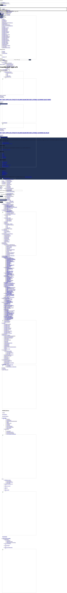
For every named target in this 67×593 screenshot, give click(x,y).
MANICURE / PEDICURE (8, 314)
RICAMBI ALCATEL (5, 27)
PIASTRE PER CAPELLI (8, 316)
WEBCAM (8, 256)
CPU (7, 270)
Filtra (30, 59)
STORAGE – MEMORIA (8, 293)
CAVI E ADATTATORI (7, 257)
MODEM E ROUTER (9, 280)
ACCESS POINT (9, 277)
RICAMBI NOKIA (5, 35)
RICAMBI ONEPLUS (5, 37)
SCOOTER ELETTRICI (8, 301)
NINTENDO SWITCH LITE (10, 213)
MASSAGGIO (6, 315)
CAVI (5, 207)
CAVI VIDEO (8, 266)
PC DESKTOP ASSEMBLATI (9, 284)
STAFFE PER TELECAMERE (9, 362)
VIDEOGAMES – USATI (8, 228)
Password (2, 192)
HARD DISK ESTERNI (10, 295)
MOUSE (7, 251)
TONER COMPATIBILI (10, 292)
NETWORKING (6, 276)
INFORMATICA (4, 23)
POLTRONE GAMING (10, 253)
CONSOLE (4, 19)
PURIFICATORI (6, 241)
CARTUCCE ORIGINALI (10, 288)
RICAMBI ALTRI (5, 28)
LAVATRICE (6, 240)
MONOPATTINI (6, 300)
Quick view (2, 97)
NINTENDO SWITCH (10, 212)
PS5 (7, 216)
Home (1, 11)
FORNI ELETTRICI (7, 308)
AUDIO (3, 18)
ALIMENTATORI (9, 268)
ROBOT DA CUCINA (7, 319)
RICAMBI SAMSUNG (5, 40)
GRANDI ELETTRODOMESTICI (7, 22)
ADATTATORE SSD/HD (10, 258)
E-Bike (3, 412)
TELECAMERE (6, 363)
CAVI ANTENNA (9, 351)
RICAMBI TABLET (5, 42)
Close (1, 16)
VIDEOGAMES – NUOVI (8, 223)
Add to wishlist (3, 95)
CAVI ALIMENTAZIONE (10, 261)
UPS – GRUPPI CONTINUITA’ (9, 297)
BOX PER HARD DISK (10, 294)
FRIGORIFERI (6, 238)
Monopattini (4, 414)
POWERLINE (8, 281)
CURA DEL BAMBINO (8, 306)
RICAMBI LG (4, 33)
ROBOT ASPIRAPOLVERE (8, 318)
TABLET (5, 347)
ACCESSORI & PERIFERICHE (9, 244)
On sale (3, 51)
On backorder (4, 53)
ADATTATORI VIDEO (9, 260)
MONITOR (6, 275)
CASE (7, 269)
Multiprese (4, 171)
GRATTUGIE (6, 311)
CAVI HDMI (8, 353)
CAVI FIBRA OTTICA (9, 352)
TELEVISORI (6, 358)
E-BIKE (5, 299)
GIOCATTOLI (4, 21)
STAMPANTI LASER (9, 291)
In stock (3, 52)
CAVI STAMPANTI (9, 265)
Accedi (1, 196)
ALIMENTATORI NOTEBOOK (11, 245)
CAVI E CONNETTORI (8, 360)
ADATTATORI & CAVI (8, 350)
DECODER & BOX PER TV (8, 354)
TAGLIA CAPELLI (7, 322)
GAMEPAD (8, 248)
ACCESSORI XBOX (7, 217)
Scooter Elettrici (5, 416)
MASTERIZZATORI (9, 272)
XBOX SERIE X (9, 220)
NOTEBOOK (6, 282)
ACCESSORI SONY (7, 214)
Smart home (4, 174)
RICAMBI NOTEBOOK (6, 36)
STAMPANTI (6, 286)
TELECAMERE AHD (9, 364)
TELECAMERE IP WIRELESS (11, 366)
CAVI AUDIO (8, 262)
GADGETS (6, 222)
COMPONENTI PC (7, 267)
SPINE (5, 232)
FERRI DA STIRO (7, 307)
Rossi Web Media (28, 176)
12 (2, 69)
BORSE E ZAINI (9, 246)
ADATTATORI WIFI (9, 278)
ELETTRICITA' (4, 20)
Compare (1, 96)
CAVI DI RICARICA (7, 339)
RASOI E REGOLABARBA (8, 317)
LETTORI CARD (9, 250)
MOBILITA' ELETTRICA (6, 24)
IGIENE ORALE (6, 312)
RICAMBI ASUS (5, 30)
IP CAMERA (8, 365)
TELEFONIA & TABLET (6, 45)
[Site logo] (4, 2)
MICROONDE (6, 237)
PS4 (7, 215)
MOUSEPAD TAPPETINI (10, 252)
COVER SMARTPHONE (8, 342)
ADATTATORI (6, 205)
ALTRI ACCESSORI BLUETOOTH (9, 336)
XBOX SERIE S (8, 219)
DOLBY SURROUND (7, 355)
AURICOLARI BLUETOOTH (8, 337)
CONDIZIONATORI (7, 235)
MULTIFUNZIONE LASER (10, 290)
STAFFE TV (6, 356)
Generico (3, 56)
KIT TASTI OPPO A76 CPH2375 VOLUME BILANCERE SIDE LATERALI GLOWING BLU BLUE (24, 133)
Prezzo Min (2, 59)
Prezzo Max (16, 59)
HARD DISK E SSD (9, 271)
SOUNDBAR (6, 208)
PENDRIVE (8, 296)
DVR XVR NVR (6, 361)
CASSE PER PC (9, 247)
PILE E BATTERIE (7, 231)
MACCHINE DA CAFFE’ (8, 313)
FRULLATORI (6, 310)
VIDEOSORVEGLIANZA (6, 47)
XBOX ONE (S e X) (9, 218)
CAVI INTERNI (8, 263)
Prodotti (3, 26)
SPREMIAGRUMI (7, 321)
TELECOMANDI (7, 357)
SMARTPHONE (6, 345)
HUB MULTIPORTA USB (10, 249)
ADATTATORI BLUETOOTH (10, 259)
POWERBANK (6, 344)
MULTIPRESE (6, 230)
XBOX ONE (8, 227)
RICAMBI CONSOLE (5, 31)
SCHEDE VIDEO (9, 274)
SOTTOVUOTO (6, 320)
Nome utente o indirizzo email (6, 190)
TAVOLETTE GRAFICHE (10, 255)
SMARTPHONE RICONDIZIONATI (10, 346)
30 (5, 69)
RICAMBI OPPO (5, 38)
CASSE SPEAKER (7, 206)
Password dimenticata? (9, 194)
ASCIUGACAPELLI (7, 303)
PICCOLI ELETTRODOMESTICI (7, 25)
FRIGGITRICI (6, 309)
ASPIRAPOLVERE (7, 304)
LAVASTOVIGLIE (7, 239)
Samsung (4, 62)
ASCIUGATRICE (7, 234)
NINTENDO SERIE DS (10, 211)
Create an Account (3, 199)
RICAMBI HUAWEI (5, 32)
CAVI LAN (8, 264)
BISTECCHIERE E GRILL (8, 305)
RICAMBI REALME (5, 39)
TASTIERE (8, 254)
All (6, 69)
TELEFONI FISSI (7, 348)
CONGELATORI (6, 236)
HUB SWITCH (8, 279)
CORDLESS (6, 341)
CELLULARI (6, 340)
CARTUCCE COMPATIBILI (10, 287)
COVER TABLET (7, 343)
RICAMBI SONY (5, 41)
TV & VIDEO (4, 46)
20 (3, 69)
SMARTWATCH (4, 44)
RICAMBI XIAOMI (5, 43)
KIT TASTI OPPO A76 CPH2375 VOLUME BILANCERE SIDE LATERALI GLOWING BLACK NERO (25, 99)
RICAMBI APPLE (5, 29)
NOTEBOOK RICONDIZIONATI (9, 283)
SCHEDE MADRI (9, 273)
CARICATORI (6, 338)
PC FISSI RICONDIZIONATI (9, 285)
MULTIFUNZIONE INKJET (10, 289)
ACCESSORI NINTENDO (8, 210)
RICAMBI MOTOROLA (6, 34)
